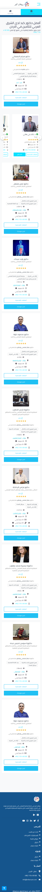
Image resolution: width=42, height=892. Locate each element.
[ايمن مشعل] (21, 172)
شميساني (17, 671)
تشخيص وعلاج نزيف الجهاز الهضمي (26, 279)
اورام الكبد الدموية (14, 429)
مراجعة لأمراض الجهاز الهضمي (27, 76)
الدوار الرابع (16, 285)
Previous (39, 137)
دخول (36, 842)
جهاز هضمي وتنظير (23, 196)
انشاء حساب (34, 845)
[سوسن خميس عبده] (21, 632)
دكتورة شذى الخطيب (21, 409)
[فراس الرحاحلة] (21, 475)
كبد (19, 62)
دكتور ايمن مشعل (21, 184)
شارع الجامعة (17, 360)
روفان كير (19, 4)
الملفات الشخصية (21, 97)
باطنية (23, 69)
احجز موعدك (21, 104)
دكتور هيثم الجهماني (21, 56)
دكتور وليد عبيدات (21, 259)
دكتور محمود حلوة (21, 334)
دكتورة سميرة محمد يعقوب (21, 565)
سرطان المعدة (20, 504)
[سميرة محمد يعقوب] (21, 554)
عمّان (24, 209)
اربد (21, 82)
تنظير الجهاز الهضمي (19, 73)
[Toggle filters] (4, 888)
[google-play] (34, 815)
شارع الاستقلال (17, 209)
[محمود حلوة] (21, 323)
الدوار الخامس (17, 438)
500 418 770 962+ (21, 92)
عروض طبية (34, 838)
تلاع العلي (17, 746)
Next (3, 137)
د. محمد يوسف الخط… (13, 134)
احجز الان (36, 154)
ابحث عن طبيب (33, 831)
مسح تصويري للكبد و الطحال (29, 201)
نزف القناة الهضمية (12, 203)
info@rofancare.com (30, 879)
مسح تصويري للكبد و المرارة (28, 203)
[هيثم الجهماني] (21, 45)
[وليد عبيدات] (21, 247)
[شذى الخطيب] (21, 398)
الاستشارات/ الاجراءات (31, 835)
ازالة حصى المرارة (32, 73)
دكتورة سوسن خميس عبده (21, 643)
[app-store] (38, 815)
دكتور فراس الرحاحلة (21, 487)
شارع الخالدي (17, 513)
